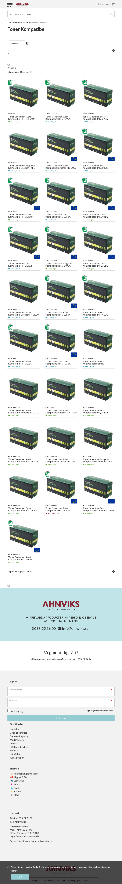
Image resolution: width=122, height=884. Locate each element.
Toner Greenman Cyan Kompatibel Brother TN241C (23, 509)
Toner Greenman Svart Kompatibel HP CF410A (95, 313)
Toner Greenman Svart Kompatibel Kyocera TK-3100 (23, 411)
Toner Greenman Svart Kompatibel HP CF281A (58, 509)
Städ (16, 795)
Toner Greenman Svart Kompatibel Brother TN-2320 (60, 460)
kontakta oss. (47, 841)
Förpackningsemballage (26, 773)
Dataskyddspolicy (19, 736)
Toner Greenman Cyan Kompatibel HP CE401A (95, 215)
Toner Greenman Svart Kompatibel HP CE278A (95, 117)
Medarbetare (17, 739)
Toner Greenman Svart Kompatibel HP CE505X (95, 166)
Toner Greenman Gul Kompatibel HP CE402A (20, 264)
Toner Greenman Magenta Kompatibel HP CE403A (58, 264)
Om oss (14, 743)
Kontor (17, 791)
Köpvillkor (15, 754)
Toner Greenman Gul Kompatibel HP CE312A (58, 215)
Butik (17, 787)
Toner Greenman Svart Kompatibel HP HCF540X (21, 117)
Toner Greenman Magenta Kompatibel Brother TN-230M (21, 166)
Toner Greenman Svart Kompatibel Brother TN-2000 (60, 166)
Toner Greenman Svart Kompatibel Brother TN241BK (94, 362)
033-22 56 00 (45, 628)
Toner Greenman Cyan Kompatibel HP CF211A (58, 362)
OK (20, 876)
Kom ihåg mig (17, 711)
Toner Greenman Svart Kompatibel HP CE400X (20, 215)
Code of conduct (18, 732)
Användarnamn (15, 689)
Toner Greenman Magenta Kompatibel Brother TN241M (98, 460)
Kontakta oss (16, 729)
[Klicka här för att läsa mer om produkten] (23, 95)
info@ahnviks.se (75, 628)
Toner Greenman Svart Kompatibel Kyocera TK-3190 (60, 411)
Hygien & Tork (21, 777)
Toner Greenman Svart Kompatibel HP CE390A (58, 117)
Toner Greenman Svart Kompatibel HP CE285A (20, 362)
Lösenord (13, 700)
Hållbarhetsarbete (19, 746)
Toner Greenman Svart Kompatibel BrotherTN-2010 (23, 313)
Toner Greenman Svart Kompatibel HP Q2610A (95, 411)
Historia (14, 750)
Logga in (61, 718)
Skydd (17, 784)
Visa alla (11, 67)
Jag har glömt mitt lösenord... (100, 710)
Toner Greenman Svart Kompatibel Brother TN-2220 (23, 460)
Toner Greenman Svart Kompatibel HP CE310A (20, 558)
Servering (19, 780)
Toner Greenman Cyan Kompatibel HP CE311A (95, 264)
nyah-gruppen (17, 757)
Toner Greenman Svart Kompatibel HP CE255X (57, 313)
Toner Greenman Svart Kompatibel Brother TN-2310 (98, 509)
